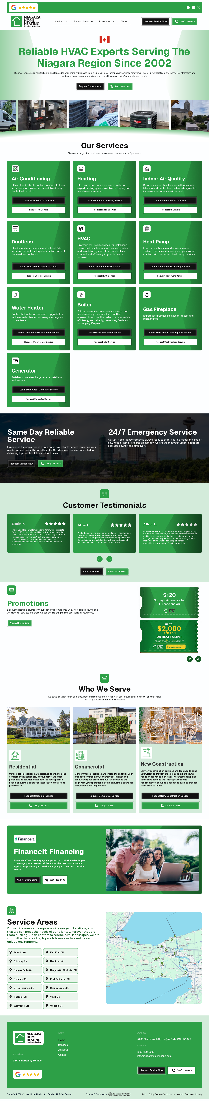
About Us (63, 1050)
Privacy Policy (148, 1094)
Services (63, 1045)
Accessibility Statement (184, 1094)
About (124, 21)
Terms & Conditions (163, 1094)
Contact (62, 1054)
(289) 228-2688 (145, 1052)
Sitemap (198, 1094)
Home (61, 1040)
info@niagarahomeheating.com (154, 1056)
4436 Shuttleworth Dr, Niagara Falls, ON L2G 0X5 (164, 1039)
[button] (61, 21)
